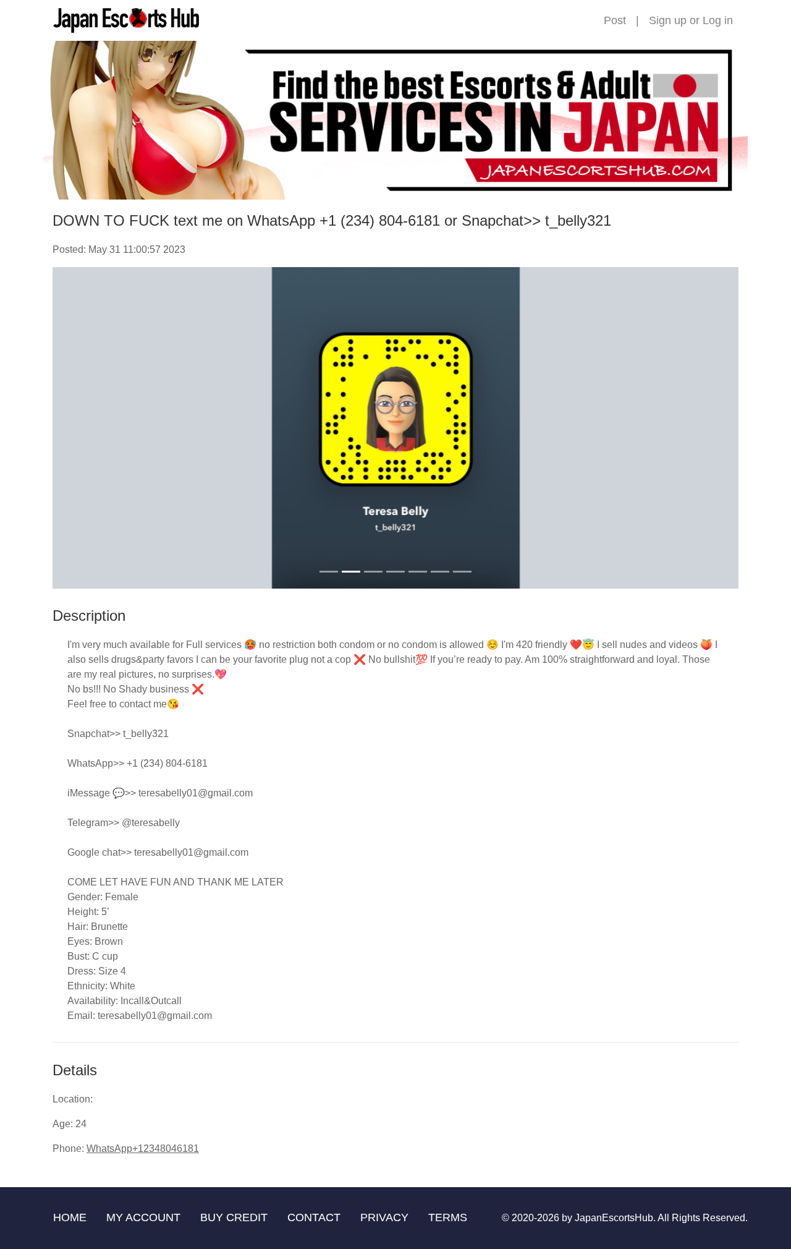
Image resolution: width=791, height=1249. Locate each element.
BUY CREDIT (234, 1217)
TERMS (447, 1217)
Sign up (668, 20)
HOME (70, 1217)
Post (615, 20)
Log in (718, 20)
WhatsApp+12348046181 (143, 1148)
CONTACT (314, 1217)
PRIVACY (384, 1217)
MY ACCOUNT (143, 1217)
